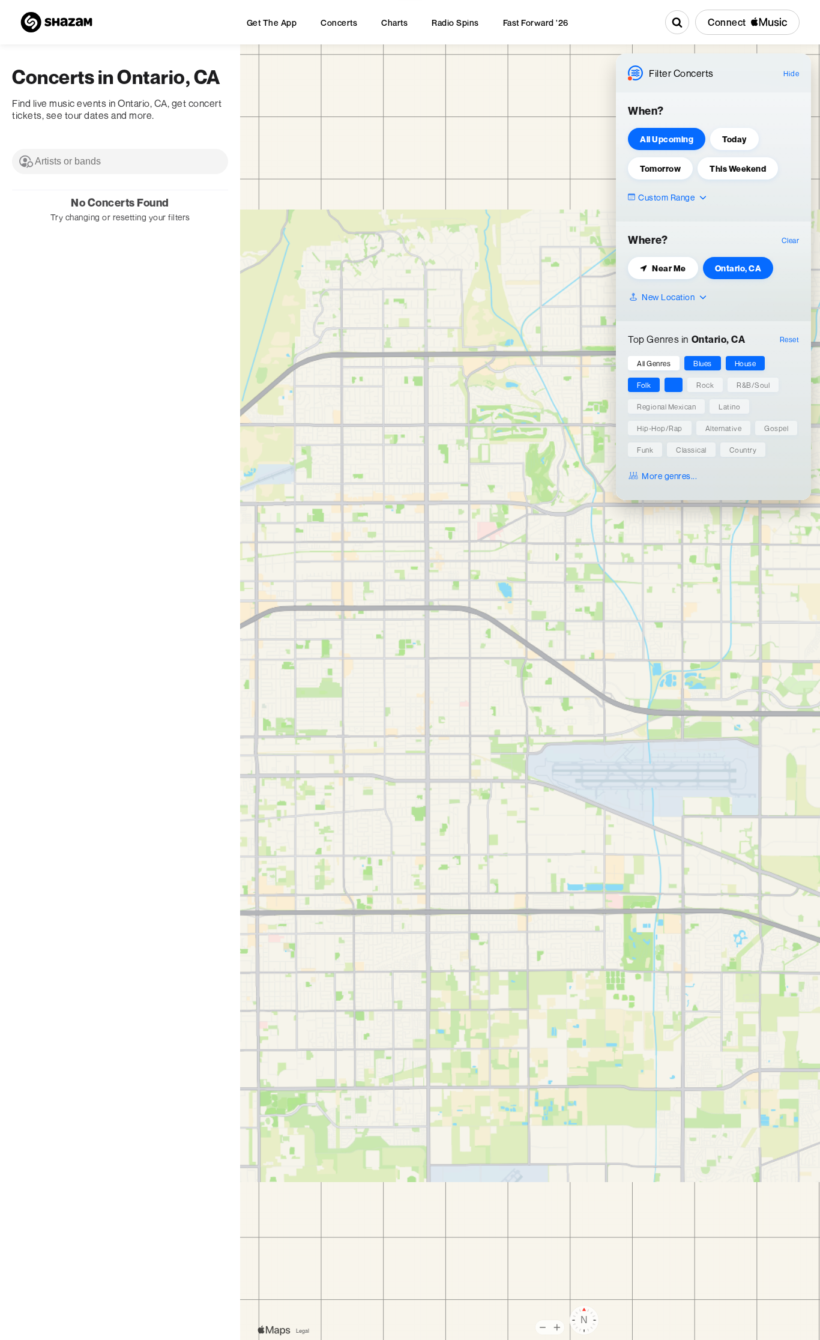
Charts (394, 22)
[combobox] (120, 161)
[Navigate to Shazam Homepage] (56, 22)
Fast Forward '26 (535, 22)
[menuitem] (272, 22)
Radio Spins (455, 22)
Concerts (339, 22)
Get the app (272, 22)
